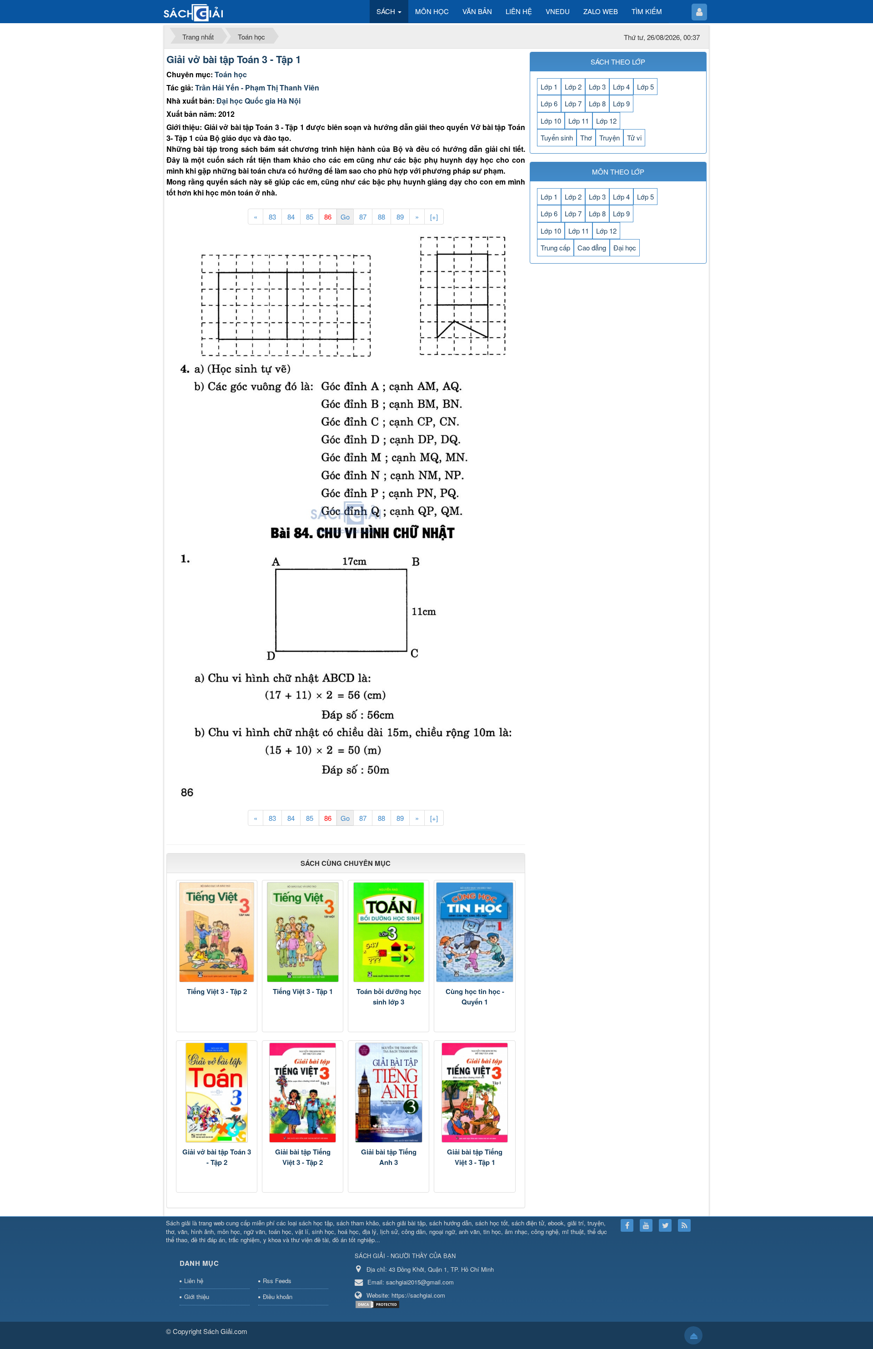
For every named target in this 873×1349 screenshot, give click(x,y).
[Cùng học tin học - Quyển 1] (474, 932)
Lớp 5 (645, 86)
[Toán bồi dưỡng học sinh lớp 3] (388, 932)
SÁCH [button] (386, 11)
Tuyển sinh (557, 137)
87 (362, 216)
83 (272, 216)
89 (400, 216)
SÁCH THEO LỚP (618, 61)
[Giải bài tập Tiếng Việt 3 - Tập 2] (302, 1093)
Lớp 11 (578, 120)
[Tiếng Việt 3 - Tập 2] (216, 932)
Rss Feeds (277, 1280)
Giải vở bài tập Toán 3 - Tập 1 (233, 59)
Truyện (609, 137)
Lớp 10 (551, 120)
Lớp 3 (597, 86)
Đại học (624, 247)
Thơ (586, 137)
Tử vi (634, 137)
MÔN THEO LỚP (618, 171)
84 (291, 216)
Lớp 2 (573, 86)
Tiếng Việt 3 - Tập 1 (303, 991)
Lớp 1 (549, 86)
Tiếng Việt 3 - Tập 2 (217, 991)
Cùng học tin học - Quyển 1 (475, 996)
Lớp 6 (549, 103)
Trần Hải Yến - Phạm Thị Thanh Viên (257, 87)
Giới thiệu (196, 1296)
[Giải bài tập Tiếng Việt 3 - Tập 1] (474, 1093)
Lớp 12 (606, 120)
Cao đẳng (591, 247)
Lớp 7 (573, 103)
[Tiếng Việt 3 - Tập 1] (302, 932)
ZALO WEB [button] (600, 11)
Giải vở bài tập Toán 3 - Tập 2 (216, 1157)
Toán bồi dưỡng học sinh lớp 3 (388, 996)
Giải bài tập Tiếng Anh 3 (388, 1157)
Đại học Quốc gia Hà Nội (258, 100)
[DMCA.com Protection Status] (378, 1303)
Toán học (231, 74)
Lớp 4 (621, 86)
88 (381, 216)
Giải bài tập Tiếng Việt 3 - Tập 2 (303, 1157)
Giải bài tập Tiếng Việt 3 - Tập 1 (474, 1157)
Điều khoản (277, 1296)
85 (309, 216)
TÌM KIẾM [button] (647, 11)
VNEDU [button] (558, 11)
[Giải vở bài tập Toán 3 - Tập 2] (216, 1093)
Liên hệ (193, 1280)
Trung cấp (555, 247)
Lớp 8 (597, 103)
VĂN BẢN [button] (477, 11)
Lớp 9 (621, 103)
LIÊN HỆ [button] (519, 11)
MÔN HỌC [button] (432, 11)
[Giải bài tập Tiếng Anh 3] (388, 1093)
